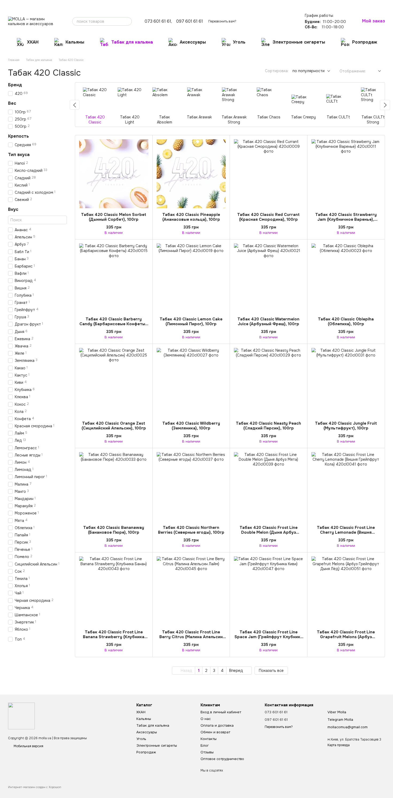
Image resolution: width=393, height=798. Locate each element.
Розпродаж (364, 42)
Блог (107, 4)
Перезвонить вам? (222, 21)
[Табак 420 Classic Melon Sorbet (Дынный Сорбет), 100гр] (113, 173)
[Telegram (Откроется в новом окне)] (290, 4)
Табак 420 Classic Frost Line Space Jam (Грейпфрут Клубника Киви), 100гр (268, 636)
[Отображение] (375, 71)
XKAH (32, 42)
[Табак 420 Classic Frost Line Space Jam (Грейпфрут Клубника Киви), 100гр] (268, 591)
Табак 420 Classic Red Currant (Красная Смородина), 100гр (268, 217)
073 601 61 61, (158, 21)
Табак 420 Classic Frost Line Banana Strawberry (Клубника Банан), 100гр (113, 636)
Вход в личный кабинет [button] (221, 712)
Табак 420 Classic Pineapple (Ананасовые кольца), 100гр (191, 217)
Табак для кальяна (132, 42)
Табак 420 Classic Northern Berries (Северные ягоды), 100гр (191, 530)
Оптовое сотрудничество (150, 4)
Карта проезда (339, 745)
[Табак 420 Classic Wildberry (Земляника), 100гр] (191, 382)
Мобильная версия (28, 746)
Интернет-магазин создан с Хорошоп (34, 787)
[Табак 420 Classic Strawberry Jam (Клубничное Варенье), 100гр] (346, 173)
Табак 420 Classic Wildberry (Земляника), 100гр (191, 426)
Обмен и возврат (68, 4)
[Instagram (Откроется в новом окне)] (284, 4)
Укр (300, 4)
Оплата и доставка (36, 4)
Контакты (92, 4)
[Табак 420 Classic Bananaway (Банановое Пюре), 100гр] (113, 486)
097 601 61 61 (189, 21)
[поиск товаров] (127, 21)
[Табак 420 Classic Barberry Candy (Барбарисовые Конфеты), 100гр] (113, 278)
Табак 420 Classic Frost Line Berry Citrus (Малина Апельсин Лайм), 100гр (191, 636)
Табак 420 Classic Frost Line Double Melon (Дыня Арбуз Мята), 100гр (269, 532)
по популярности (308, 70)
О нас (12, 4)
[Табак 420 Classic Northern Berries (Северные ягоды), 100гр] (191, 486)
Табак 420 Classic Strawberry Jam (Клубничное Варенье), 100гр (346, 219)
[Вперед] (385, 105)
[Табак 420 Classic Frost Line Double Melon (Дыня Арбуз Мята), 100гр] (268, 486)
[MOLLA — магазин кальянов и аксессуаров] (21, 716)
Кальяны (75, 42)
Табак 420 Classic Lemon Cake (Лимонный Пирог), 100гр (191, 321)
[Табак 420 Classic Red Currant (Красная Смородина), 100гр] (268, 173)
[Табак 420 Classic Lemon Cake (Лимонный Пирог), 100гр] (191, 278)
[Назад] (74, 105)
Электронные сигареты (298, 42)
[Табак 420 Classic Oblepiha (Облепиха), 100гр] (346, 278)
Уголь (239, 42)
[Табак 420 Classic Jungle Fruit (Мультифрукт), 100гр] (346, 382)
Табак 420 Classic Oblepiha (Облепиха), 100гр (346, 321)
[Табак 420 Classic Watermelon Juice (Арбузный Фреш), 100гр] (268, 278)
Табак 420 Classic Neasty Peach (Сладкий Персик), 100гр (268, 426)
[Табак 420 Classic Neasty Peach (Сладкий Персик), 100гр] (268, 382)
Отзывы (121, 4)
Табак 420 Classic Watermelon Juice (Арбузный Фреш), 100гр (268, 321)
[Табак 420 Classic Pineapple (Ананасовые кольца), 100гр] (191, 173)
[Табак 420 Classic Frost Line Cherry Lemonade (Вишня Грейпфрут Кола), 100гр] (346, 486)
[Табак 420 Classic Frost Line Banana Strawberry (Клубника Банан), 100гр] (113, 591)
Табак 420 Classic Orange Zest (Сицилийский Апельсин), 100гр (114, 426)
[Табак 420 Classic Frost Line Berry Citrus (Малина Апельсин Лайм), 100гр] (191, 591)
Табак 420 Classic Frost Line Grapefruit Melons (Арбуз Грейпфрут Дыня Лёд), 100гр (346, 636)
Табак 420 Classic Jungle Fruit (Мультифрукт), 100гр (346, 426)
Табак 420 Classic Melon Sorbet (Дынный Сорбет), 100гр (113, 217)
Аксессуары (193, 42)
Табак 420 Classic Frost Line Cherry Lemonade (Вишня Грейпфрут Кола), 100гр (346, 532)
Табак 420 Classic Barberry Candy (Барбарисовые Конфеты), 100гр (113, 323)
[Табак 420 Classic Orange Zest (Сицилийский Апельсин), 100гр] (113, 382)
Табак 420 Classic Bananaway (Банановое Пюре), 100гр (113, 530)
